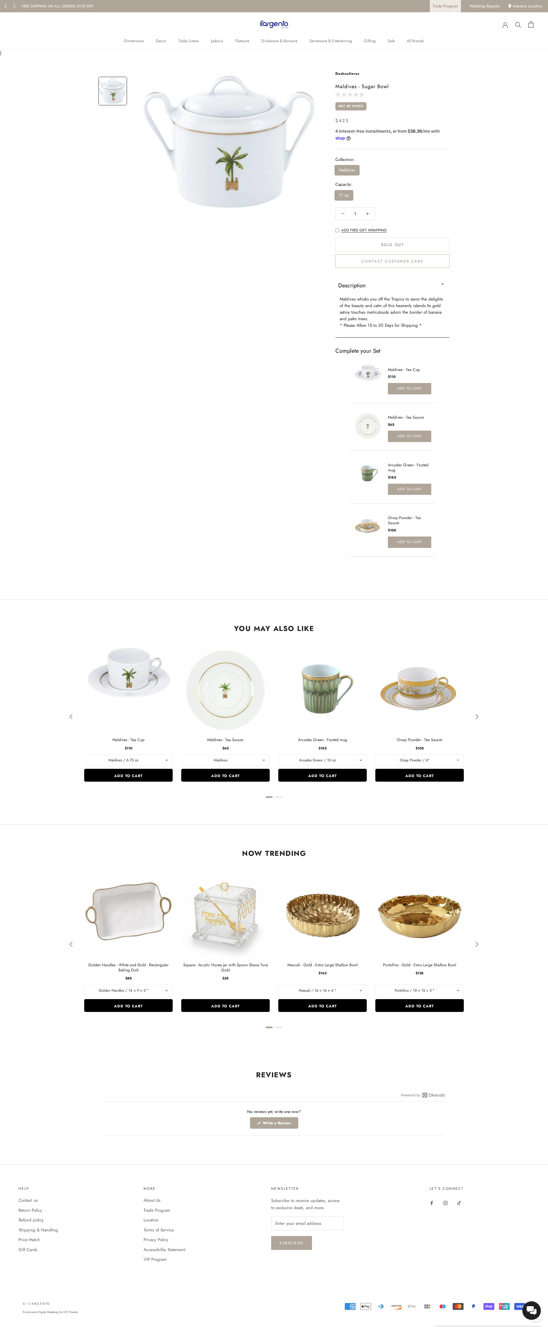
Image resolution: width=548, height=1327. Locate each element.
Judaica (217, 41)
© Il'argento (36, 1303)
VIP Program (155, 1259)
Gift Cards (28, 1250)
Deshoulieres (347, 73)
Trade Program (445, 6)
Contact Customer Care (393, 261)
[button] (351, 94)
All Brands (415, 41)
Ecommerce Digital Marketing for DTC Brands (50, 1312)
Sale (391, 41)
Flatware (242, 41)
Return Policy (30, 1210)
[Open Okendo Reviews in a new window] (423, 1095)
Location (151, 1220)
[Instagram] (445, 1202)
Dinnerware (134, 41)
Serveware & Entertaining (330, 41)
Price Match (29, 1240)
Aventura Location (526, 6)
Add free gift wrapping (364, 230)
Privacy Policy (156, 1240)
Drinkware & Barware (279, 41)
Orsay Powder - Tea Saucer (404, 520)
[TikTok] (459, 1202)
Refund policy (31, 1220)
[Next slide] (476, 716)
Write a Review (280, 1124)
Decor (161, 41)
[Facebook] (432, 1202)
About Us (152, 1200)
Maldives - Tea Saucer (406, 417)
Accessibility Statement (165, 1250)
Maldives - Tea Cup (404, 369)
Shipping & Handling (38, 1230)
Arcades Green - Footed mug (408, 467)
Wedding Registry (485, 6)
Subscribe (291, 1243)
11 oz (344, 195)
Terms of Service (159, 1230)
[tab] (269, 797)
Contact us (28, 1200)
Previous (5, 6)
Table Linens (188, 41)
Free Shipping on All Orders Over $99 (57, 6)
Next (14, 6)
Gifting (370, 41)
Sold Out (392, 244)
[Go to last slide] (71, 716)
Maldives (347, 170)
